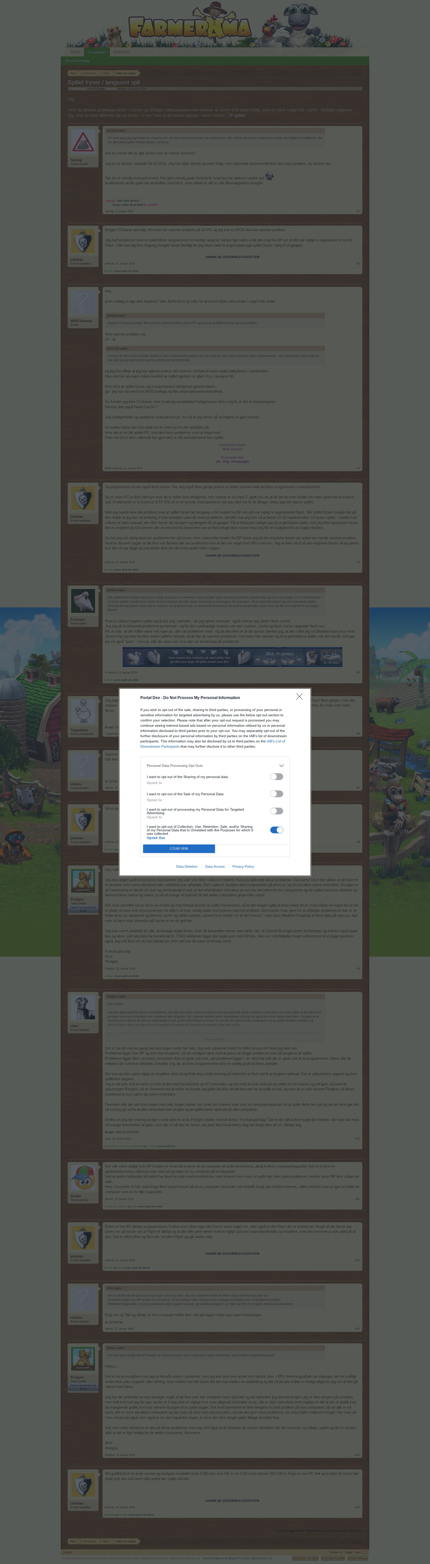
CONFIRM (179, 848)
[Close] (301, 698)
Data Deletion (187, 866)
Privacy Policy (243, 866)
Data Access (215, 866)
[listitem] (215, 765)
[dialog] (215, 782)
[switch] (276, 776)
